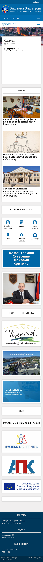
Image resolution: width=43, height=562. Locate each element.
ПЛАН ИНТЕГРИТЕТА (21, 312)
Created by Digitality (35, 558)
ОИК (21, 411)
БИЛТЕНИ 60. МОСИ (21, 209)
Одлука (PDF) (13, 49)
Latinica (36, 2)
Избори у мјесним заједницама (21, 422)
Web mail (9, 560)
